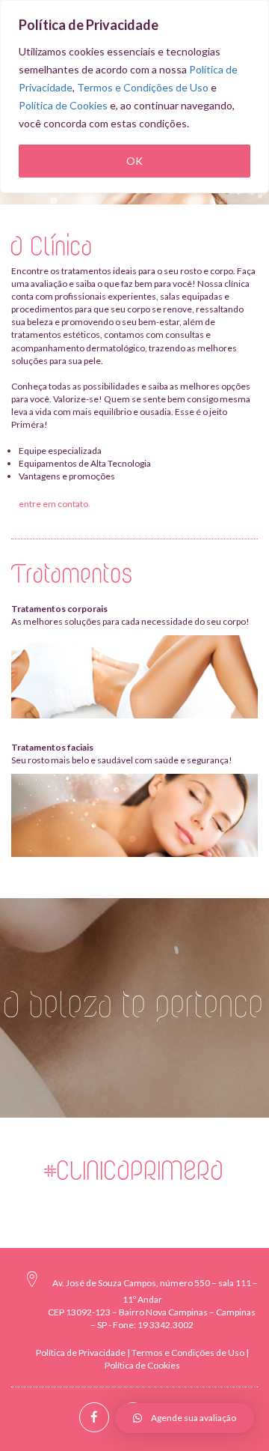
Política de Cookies (63, 105)
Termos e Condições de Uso (142, 87)
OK (134, 160)
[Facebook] (94, 1417)
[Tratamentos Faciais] (134, 815)
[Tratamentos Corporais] (134, 676)
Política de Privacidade (81, 1352)
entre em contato (53, 503)
